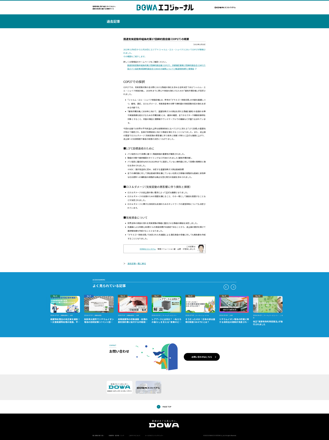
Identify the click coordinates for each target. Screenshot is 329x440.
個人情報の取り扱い (98, 435)
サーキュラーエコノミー (168, 315)
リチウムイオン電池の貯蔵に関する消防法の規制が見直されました (232, 322)
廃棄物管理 (62, 315)
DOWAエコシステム (148, 249)
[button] (226, 287)
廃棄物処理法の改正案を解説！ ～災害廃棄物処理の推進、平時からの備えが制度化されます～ (64, 322)
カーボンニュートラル (200, 315)
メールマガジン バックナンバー (154, 435)
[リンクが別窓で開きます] (225, 7)
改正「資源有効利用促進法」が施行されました (266, 323)
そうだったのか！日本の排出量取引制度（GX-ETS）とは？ (198, 320)
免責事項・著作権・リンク (116, 435)
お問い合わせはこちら (201, 356)
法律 (69, 315)
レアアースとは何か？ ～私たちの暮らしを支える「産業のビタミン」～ (164, 322)
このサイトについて (134, 435)
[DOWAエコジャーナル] (165, 7)
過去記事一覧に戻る (136, 263)
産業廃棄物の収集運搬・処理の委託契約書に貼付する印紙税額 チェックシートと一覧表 (132, 322)
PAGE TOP (167, 407)
